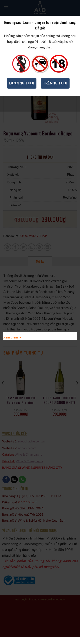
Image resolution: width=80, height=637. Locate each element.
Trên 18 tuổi (55, 83)
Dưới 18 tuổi (21, 83)
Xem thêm (10, 337)
